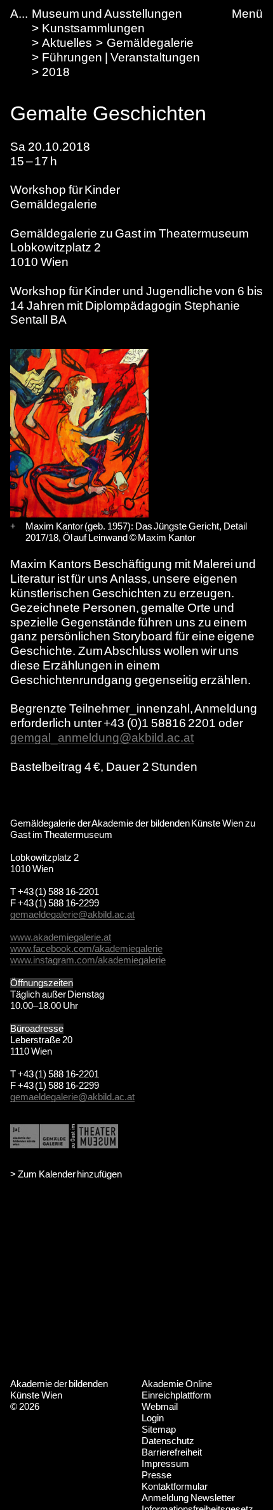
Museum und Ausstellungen (107, 13)
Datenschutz (168, 1440)
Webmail (160, 1406)
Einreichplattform (176, 1395)
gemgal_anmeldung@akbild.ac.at (102, 737)
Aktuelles (67, 42)
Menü (247, 13)
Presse (156, 1474)
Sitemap (159, 1429)
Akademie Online (177, 1383)
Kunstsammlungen (93, 28)
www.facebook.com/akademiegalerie (86, 948)
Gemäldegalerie (150, 42)
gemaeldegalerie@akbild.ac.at (72, 914)
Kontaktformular (175, 1486)
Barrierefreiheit (172, 1452)
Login (153, 1417)
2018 (56, 72)
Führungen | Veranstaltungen (120, 57)
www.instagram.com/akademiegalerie (88, 960)
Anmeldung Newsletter (188, 1497)
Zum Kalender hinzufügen (70, 1174)
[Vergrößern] (13, 526)
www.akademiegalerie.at (60, 937)
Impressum (165, 1463)
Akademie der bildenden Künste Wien (59, 1389)
